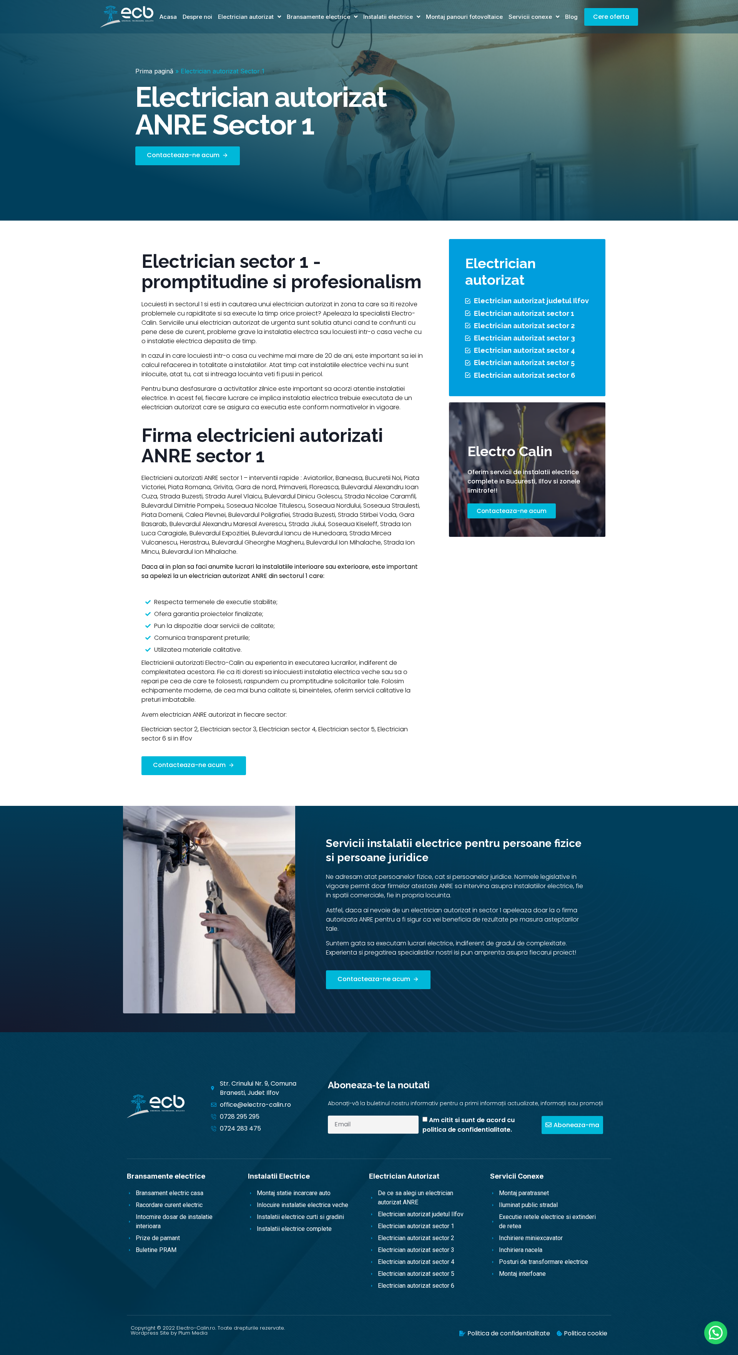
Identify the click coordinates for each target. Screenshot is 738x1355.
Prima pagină (154, 71)
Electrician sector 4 (287, 729)
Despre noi (197, 16)
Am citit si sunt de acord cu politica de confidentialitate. (468, 1125)
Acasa (168, 16)
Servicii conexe (530, 16)
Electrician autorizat (246, 16)
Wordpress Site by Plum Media (169, 1333)
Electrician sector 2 (169, 729)
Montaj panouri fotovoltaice (464, 16)
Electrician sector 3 (228, 729)
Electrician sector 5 (346, 729)
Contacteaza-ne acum (512, 511)
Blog (571, 16)
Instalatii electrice (388, 16)
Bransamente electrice (318, 16)
